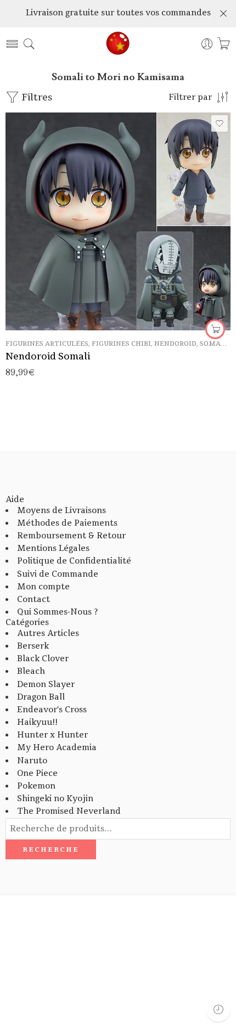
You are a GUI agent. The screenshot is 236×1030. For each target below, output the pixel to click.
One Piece (37, 773)
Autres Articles (48, 633)
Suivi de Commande (57, 574)
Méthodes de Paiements (67, 523)
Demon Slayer (46, 684)
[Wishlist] (219, 123)
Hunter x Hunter (52, 735)
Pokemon (36, 786)
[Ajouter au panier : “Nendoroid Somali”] (215, 329)
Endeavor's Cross (52, 710)
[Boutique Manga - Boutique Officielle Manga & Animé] (118, 44)
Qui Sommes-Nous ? (57, 612)
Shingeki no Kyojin (55, 798)
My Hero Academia (57, 747)
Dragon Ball (41, 697)
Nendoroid (175, 344)
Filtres (35, 97)
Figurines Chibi (121, 344)
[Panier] (224, 44)
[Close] (223, 14)
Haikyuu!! (37, 722)
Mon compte (43, 587)
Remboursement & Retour (71, 536)
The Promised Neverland (69, 811)
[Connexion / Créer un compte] (207, 44)
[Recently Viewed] (218, 1009)
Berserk (33, 646)
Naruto (32, 761)
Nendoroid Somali (47, 356)
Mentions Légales (53, 548)
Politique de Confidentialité (74, 561)
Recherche (51, 849)
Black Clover (43, 659)
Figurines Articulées (46, 344)
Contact (33, 599)
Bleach (31, 671)
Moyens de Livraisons (61, 510)
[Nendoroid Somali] (118, 221)
